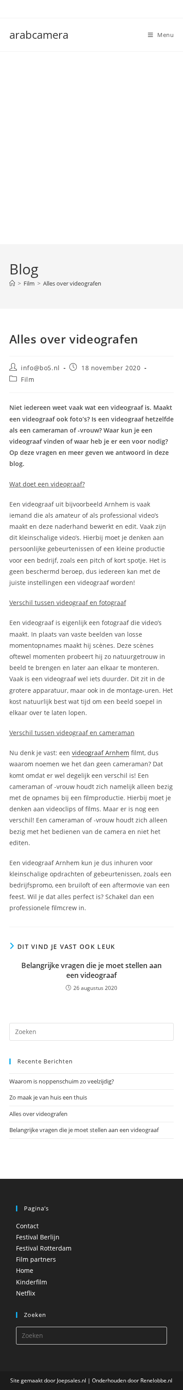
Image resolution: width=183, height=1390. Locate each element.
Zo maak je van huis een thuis (48, 1097)
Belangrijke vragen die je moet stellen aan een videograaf (91, 970)
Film (27, 379)
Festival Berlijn (38, 1237)
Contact (27, 1226)
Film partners (36, 1259)
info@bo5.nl (40, 368)
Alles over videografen (72, 283)
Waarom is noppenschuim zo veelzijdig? (61, 1081)
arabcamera (38, 34)
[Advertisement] (91, 148)
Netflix (25, 1293)
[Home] (12, 283)
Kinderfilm (31, 1282)
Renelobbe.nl (156, 1380)
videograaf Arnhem (100, 752)
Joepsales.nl (71, 1380)
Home (24, 1270)
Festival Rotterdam (44, 1248)
